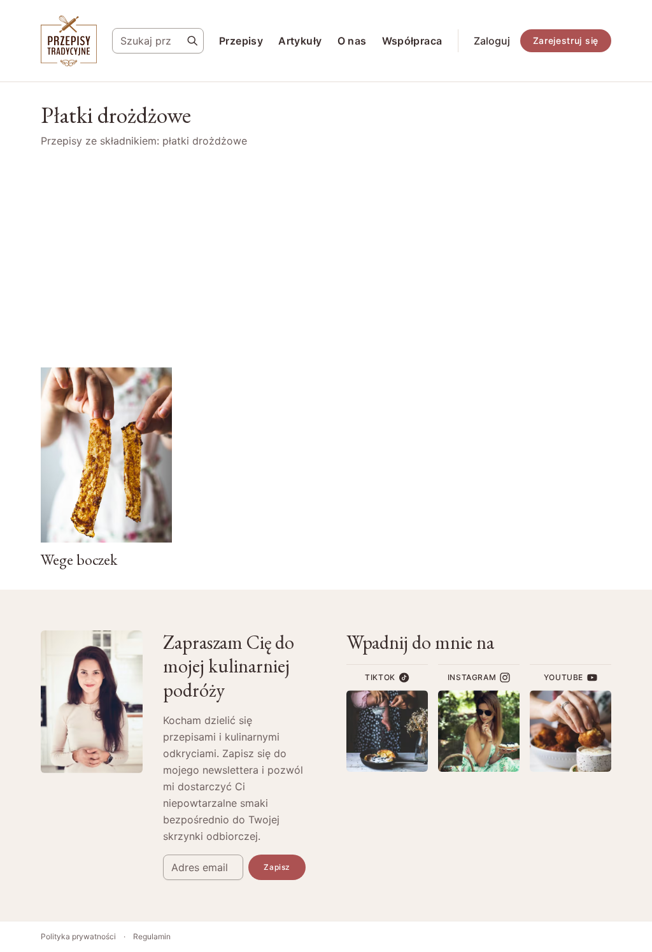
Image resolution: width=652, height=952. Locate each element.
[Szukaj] (192, 41)
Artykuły (300, 40)
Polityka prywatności (78, 936)
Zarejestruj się (566, 40)
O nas (352, 40)
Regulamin (152, 936)
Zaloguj (492, 40)
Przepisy (241, 40)
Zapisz (277, 867)
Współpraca (412, 40)
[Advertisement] (326, 258)
